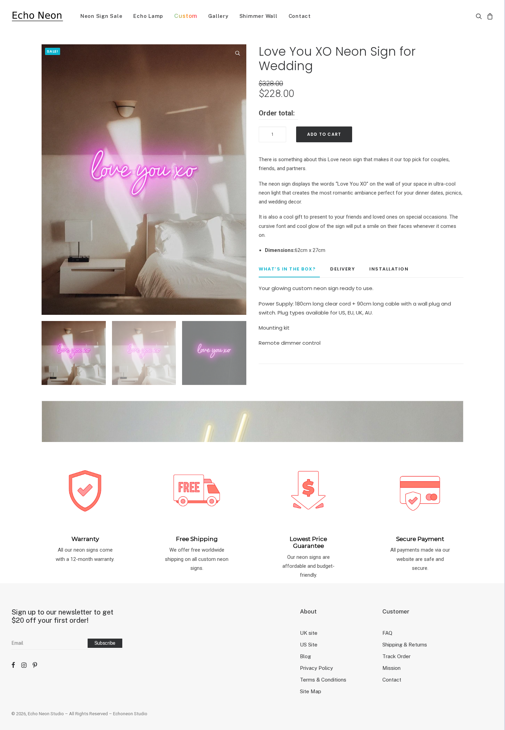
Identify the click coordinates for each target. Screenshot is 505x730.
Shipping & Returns (404, 645)
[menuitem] (101, 16)
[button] (480, 16)
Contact (300, 16)
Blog (305, 656)
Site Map (310, 691)
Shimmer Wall (258, 16)
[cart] (489, 16)
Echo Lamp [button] (148, 16)
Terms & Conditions (323, 680)
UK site (308, 633)
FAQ (387, 633)
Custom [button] (185, 15)
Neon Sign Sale (101, 16)
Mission (391, 668)
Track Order (396, 656)
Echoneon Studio (130, 713)
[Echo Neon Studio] (37, 16)
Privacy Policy (316, 668)
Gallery (218, 16)
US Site (308, 645)
